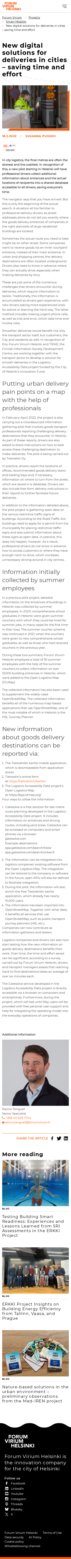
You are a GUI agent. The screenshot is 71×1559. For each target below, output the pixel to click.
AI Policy (35, 1537)
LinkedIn (66, 1138)
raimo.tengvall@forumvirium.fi (27, 1122)
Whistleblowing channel (22, 1546)
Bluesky (16, 1509)
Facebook (52, 1138)
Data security (14, 1537)
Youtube (17, 1494)
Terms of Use (52, 1533)
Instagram (18, 1499)
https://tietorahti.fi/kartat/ (27, 781)
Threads (17, 1504)
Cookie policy (14, 1541)
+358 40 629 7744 (18, 1118)
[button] (64, 6)
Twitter (59, 1138)
